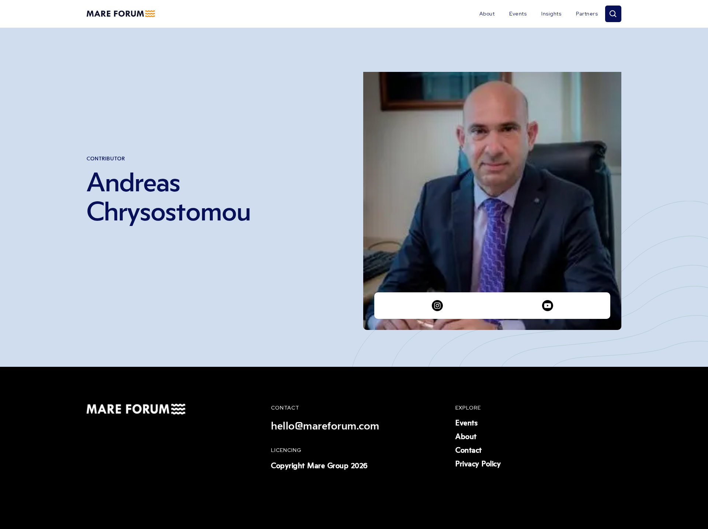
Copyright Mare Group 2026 (319, 466)
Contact (468, 450)
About (487, 13)
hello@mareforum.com (325, 426)
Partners (587, 13)
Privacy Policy (478, 464)
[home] (121, 14)
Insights (551, 13)
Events (518, 13)
